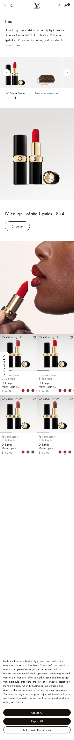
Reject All (37, 721)
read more (17, 702)
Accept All (37, 712)
